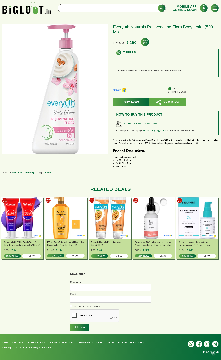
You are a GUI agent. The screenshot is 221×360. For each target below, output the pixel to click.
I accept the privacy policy (86, 306)
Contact (17, 342)
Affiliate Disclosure (131, 342)
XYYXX (111, 342)
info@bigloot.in (211, 351)
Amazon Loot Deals (91, 342)
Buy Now (131, 102)
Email (73, 294)
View (31, 256)
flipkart (48, 172)
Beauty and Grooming (23, 172)
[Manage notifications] (213, 352)
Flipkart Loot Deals (62, 342)
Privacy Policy (36, 342)
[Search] (161, 8)
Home (5, 342)
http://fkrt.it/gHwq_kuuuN (154, 130)
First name (75, 282)
